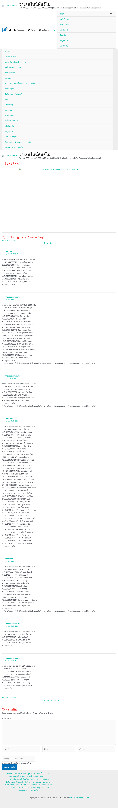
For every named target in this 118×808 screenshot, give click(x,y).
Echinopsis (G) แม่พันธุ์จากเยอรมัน (18, 142)
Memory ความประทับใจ (14, 147)
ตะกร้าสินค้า (64, 24)
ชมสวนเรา (8, 78)
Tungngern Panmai (12, 297)
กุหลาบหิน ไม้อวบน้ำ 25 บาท (15, 62)
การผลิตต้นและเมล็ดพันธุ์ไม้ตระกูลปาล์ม (20, 83)
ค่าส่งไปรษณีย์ (10, 73)
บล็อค (62, 14)
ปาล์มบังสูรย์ (9, 89)
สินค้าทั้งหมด (64, 19)
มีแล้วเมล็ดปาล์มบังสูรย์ (13, 94)
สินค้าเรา (8, 99)
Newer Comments (51, 243)
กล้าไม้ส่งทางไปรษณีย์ (13, 67)
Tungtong (9, 251)
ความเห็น (6, 718)
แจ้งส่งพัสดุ (64, 46)
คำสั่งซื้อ (63, 35)
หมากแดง (8, 110)
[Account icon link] (10, 30)
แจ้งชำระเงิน (64, 30)
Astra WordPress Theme (79, 798)
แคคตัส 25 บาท (10, 57)
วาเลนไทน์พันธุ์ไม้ (34, 4)
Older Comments (9, 240)
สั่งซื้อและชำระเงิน (11, 121)
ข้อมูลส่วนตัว (64, 40)
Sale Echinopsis (11, 137)
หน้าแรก (8, 51)
